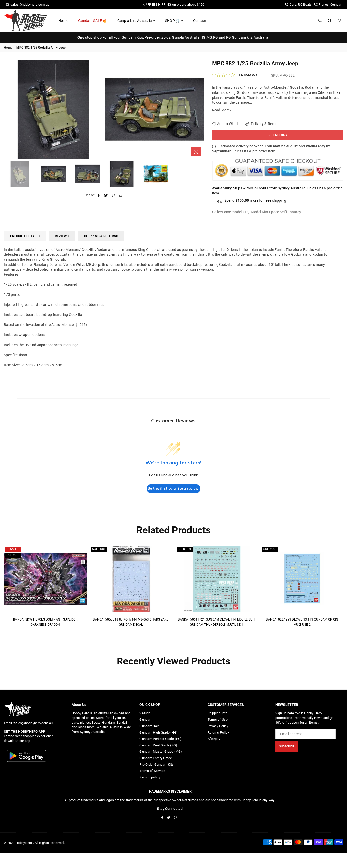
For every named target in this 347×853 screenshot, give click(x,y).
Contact (199, 21)
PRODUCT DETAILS (25, 236)
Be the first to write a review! (173, 488)
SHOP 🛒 (172, 21)
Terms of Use (218, 719)
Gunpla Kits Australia (134, 21)
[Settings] (329, 20)
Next (200, 109)
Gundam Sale (149, 726)
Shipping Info (218, 713)
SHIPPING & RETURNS (101, 236)
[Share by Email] (120, 195)
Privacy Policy (218, 726)
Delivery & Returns (265, 124)
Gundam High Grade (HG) (158, 732)
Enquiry (279, 135)
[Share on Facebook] (99, 195)
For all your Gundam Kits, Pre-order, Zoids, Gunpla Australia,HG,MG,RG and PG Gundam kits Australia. (173, 37)
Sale (13, 549)
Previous (8, 109)
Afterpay (214, 739)
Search (144, 713)
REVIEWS (62, 236)
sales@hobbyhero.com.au (29, 4)
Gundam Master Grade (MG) (160, 751)
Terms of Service (152, 771)
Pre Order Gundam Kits (156, 764)
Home (63, 21)
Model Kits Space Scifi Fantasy (276, 212)
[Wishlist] (338, 20)
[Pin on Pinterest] (113, 195)
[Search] (320, 20)
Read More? (222, 110)
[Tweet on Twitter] (106, 195)
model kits (240, 212)
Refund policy (149, 777)
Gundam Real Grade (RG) (158, 745)
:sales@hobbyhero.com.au (32, 723)
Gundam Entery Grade (155, 758)
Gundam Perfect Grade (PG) (160, 739)
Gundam (145, 719)
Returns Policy (218, 732)
